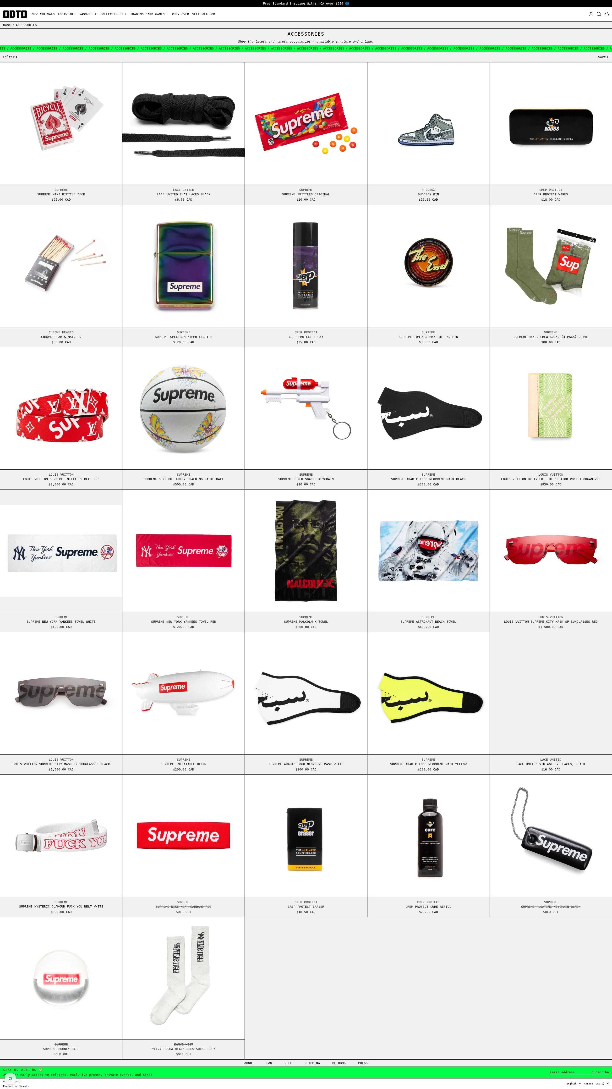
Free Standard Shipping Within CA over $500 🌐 (306, 3)
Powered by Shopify (16, 1085)
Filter (9, 57)
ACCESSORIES (26, 25)
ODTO (17, 1081)
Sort (602, 57)
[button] (598, 14)
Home (7, 25)
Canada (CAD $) (595, 1083)
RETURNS (339, 1063)
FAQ (269, 1063)
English (572, 1083)
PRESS (363, 1063)
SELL (288, 1063)
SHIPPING (312, 1063)
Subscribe (600, 1072)
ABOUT (249, 1063)
